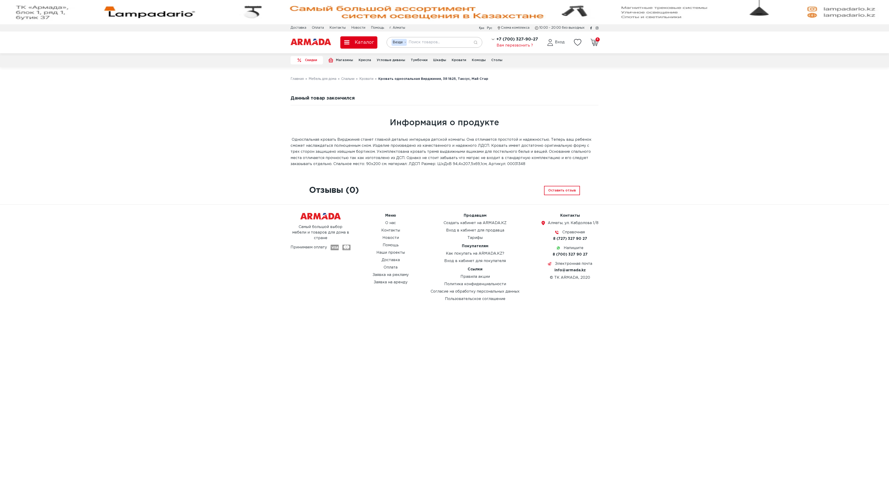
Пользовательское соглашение (475, 299)
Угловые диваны (391, 60)
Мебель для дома (322, 79)
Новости (358, 27)
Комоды (479, 60)
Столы (496, 60)
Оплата (318, 27)
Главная (297, 79)
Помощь (377, 27)
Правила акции (475, 276)
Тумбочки (419, 60)
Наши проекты (390, 252)
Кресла (365, 60)
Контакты (337, 27)
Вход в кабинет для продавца (475, 230)
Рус (489, 28)
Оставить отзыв (562, 190)
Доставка (298, 27)
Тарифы (475, 238)
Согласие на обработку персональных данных (475, 291)
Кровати (459, 60)
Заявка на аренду (390, 282)
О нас (390, 223)
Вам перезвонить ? (515, 45)
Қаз (481, 28)
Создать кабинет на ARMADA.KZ (475, 223)
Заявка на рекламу (391, 275)
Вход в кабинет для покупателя (475, 261)
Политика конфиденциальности (475, 284)
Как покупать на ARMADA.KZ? (475, 253)
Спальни (347, 79)
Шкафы (439, 60)
